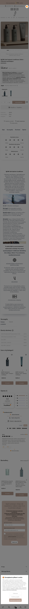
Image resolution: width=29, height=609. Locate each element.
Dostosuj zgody (15, 596)
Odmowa (15, 593)
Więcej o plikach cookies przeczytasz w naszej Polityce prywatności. (14, 589)
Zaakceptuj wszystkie (15, 600)
